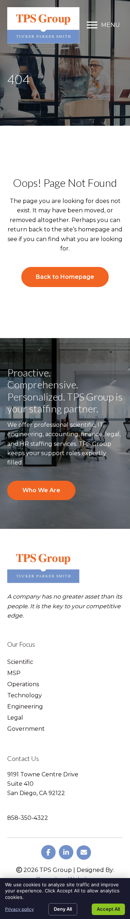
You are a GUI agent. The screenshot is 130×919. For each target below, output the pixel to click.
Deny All (63, 909)
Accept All (108, 909)
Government (26, 729)
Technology (24, 696)
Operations (23, 685)
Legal (15, 718)
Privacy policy (19, 909)
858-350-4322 (27, 817)
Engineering (25, 707)
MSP (14, 673)
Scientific (20, 662)
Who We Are (41, 490)
